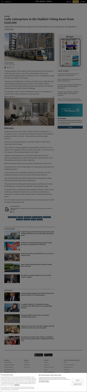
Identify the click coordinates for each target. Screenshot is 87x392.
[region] (43, 382)
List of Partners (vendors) (44, 381)
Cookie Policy (17, 384)
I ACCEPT (77, 380)
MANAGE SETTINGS (77, 384)
